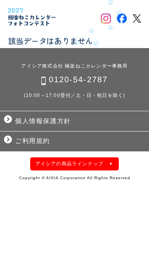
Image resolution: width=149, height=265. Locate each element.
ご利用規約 (32, 140)
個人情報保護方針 (43, 121)
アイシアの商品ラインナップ (69, 163)
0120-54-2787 (78, 79)
